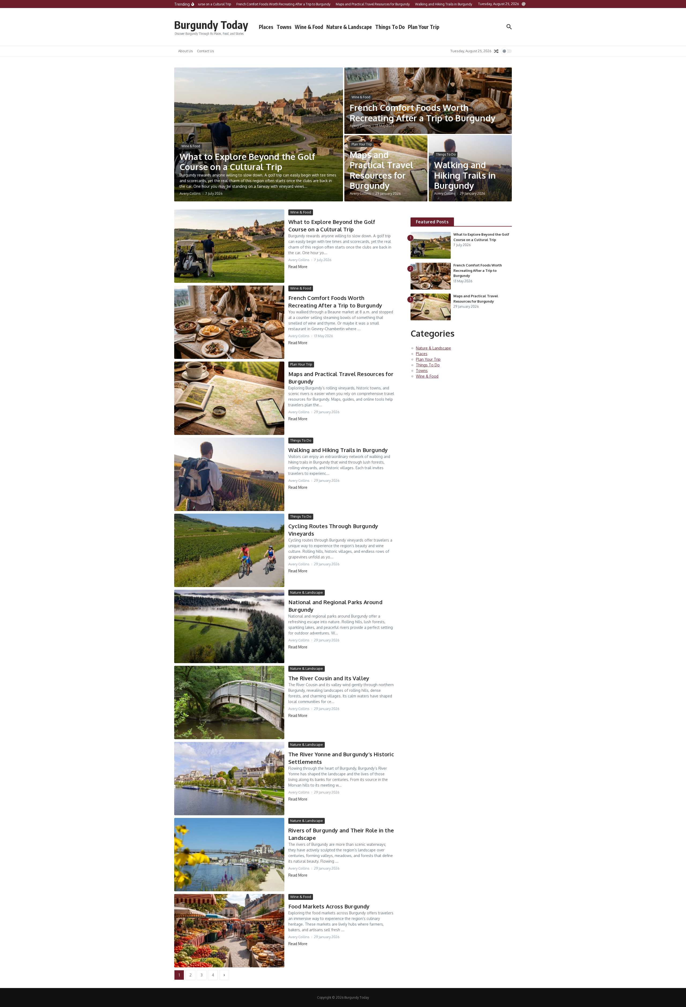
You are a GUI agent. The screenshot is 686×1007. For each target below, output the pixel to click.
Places (266, 27)
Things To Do (390, 27)
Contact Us (205, 51)
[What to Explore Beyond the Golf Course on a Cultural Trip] (229, 246)
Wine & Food (309, 27)
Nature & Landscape (349, 27)
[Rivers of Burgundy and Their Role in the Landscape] (229, 854)
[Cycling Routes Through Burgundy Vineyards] (229, 550)
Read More (297, 266)
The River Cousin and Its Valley (328, 678)
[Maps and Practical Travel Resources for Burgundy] (229, 398)
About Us (185, 51)
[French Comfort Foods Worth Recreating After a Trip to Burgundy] (229, 322)
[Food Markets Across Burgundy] (229, 930)
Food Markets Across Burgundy (329, 906)
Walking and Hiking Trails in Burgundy (465, 175)
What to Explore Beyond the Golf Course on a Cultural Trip (247, 161)
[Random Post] (496, 51)
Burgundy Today (211, 24)
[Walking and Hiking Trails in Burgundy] (229, 474)
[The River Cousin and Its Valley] (229, 702)
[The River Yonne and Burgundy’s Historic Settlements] (229, 778)
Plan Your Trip (423, 27)
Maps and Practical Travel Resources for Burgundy (381, 170)
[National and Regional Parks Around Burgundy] (229, 626)
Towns (284, 27)
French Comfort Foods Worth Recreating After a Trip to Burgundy (422, 112)
